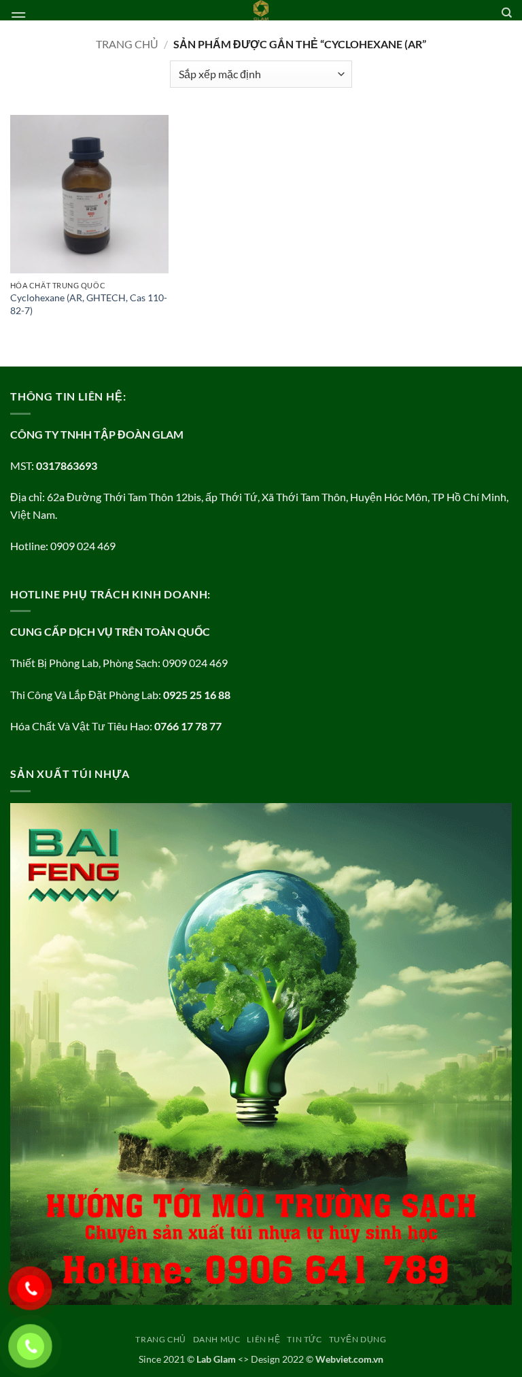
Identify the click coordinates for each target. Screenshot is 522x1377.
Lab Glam (216, 1359)
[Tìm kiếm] (507, 13)
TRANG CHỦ (160, 1339)
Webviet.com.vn (349, 1359)
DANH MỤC (217, 1339)
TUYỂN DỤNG (358, 1339)
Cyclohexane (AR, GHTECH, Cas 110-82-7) (88, 304)
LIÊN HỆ (263, 1339)
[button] (18, 16)
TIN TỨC (304, 1339)
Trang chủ (127, 43)
